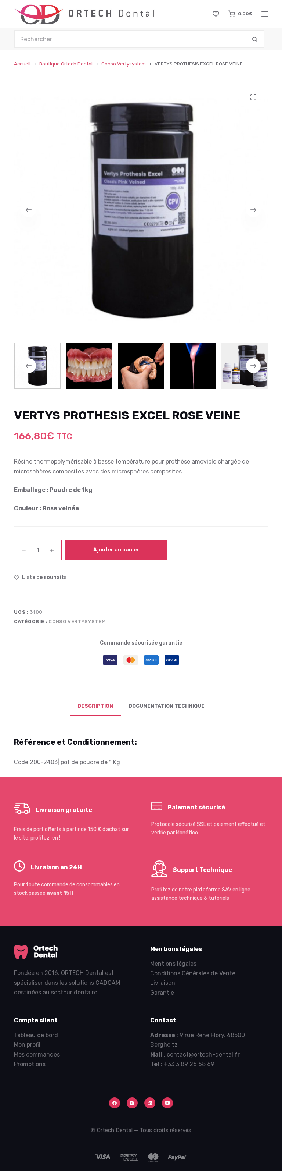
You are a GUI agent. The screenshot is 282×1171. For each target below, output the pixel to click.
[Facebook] (114, 1102)
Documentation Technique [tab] (167, 706)
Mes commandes (37, 1054)
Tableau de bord (36, 1035)
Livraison (162, 982)
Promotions (30, 1064)
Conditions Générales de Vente (192, 973)
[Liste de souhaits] (216, 14)
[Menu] (264, 14)
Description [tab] (95, 706)
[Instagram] (132, 1102)
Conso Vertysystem (77, 621)
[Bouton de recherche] (255, 39)
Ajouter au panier (116, 550)
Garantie (162, 992)
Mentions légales (173, 963)
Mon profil (27, 1044)
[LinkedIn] (149, 1102)
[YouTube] (167, 1102)
